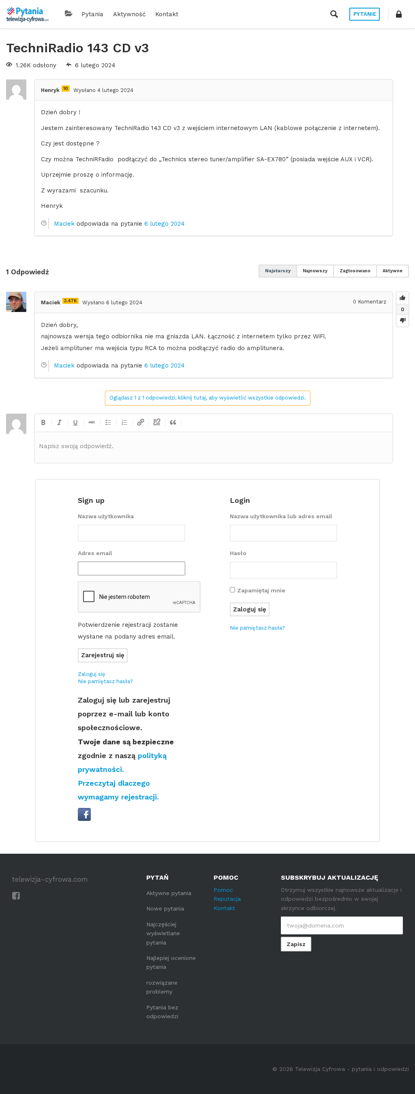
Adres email (95, 553)
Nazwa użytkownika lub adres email (281, 516)
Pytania (92, 14)
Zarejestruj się (102, 655)
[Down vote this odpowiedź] (402, 320)
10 (65, 88)
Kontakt (166, 14)
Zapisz (296, 944)
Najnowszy (315, 271)
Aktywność (129, 14)
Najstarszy (278, 271)
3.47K (70, 300)
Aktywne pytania (168, 893)
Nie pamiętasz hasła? (105, 681)
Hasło (238, 553)
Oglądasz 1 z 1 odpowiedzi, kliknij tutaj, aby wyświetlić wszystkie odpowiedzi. (207, 398)
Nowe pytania (165, 908)
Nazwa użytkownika (106, 516)
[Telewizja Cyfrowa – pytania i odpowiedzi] (27, 14)
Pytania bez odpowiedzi (162, 1011)
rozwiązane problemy (162, 987)
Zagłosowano (355, 271)
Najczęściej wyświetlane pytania (163, 933)
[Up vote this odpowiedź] (402, 298)
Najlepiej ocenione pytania (171, 962)
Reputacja (227, 898)
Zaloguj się (91, 674)
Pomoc (223, 890)
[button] (399, 14)
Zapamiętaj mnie (261, 590)
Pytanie (364, 14)
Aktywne (392, 271)
